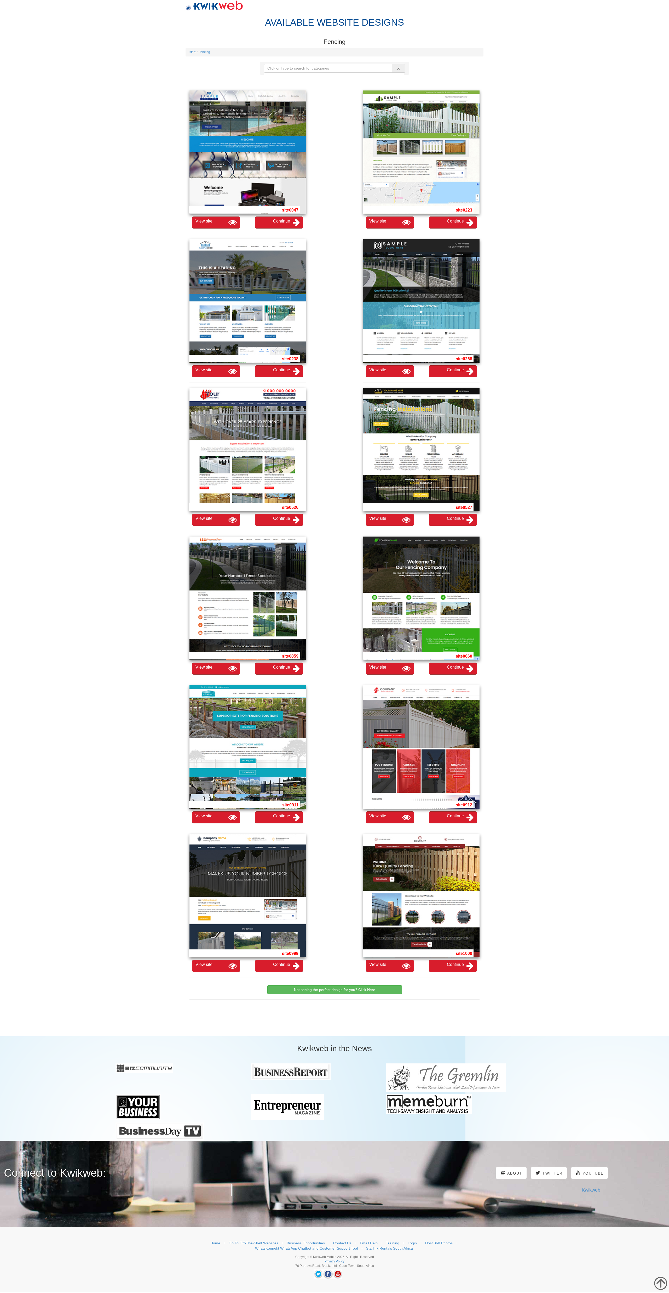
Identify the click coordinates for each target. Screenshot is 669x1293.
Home (215, 1243)
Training (392, 1243)
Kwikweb (591, 1190)
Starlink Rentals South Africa (389, 1248)
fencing (205, 52)
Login (412, 1243)
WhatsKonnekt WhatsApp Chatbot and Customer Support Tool (306, 1248)
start (192, 52)
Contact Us (342, 1243)
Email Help (369, 1243)
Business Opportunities (306, 1243)
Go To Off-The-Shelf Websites (253, 1243)
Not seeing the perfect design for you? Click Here (334, 990)
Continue (281, 221)
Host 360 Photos (439, 1243)
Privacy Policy (334, 1261)
